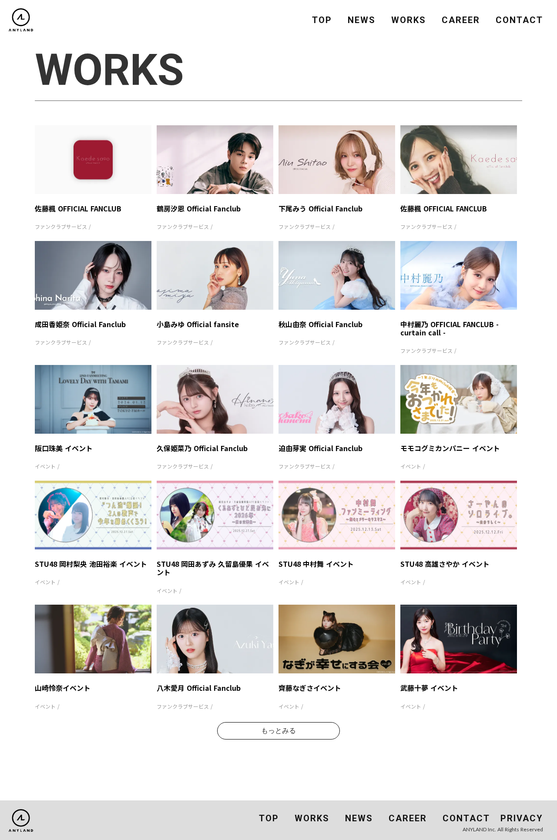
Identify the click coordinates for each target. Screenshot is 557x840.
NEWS (362, 20)
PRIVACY (521, 818)
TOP (322, 20)
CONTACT (519, 20)
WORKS (408, 20)
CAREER (461, 20)
